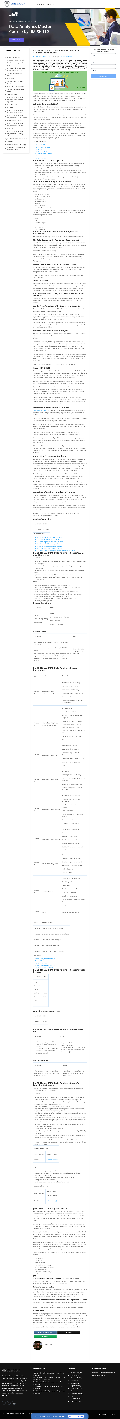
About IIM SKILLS (12, 78)
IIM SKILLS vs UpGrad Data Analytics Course (48, 544)
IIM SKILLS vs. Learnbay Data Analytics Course (48, 537)
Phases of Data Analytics (42, 961)
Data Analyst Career (40, 149)
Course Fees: (10, 107)
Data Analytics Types (40, 963)
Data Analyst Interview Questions (44, 156)
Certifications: (11, 128)
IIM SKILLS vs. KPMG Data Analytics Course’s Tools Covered (17, 117)
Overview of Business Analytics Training (16, 90)
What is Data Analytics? (14, 57)
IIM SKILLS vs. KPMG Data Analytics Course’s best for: (15, 124)
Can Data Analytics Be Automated (44, 965)
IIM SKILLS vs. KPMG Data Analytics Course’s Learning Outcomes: (15, 134)
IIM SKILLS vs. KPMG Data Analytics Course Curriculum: (15, 111)
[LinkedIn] (9, 1403)
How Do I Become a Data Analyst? (14, 74)
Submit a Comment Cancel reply (16, 144)
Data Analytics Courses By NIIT (44, 967)
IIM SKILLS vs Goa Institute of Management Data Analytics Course (54, 550)
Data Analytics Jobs (40, 158)
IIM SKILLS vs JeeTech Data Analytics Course (48, 548)
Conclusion (10, 142)
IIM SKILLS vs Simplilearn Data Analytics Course (48, 542)
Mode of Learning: (12, 94)
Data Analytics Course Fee (42, 147)
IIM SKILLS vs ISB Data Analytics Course (46, 539)
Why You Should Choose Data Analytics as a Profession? (16, 69)
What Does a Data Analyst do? (16, 60)
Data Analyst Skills (40, 145)
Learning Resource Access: (15, 120)
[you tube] (14, 1403)
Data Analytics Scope (40, 151)
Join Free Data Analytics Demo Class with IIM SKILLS (16, 149)
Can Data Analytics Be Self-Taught (44, 959)
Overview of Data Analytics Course (15, 82)
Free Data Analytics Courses (43, 154)
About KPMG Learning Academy (16, 86)
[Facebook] (4, 1403)
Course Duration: (12, 104)
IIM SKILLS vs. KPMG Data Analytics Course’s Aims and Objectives (15, 99)
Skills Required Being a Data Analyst (15, 64)
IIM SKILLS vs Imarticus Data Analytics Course (48, 546)
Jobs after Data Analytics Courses (17, 139)
